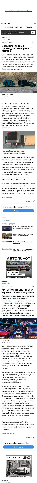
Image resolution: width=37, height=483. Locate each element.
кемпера (19, 123)
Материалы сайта (6, 37)
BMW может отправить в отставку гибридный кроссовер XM (23, 234)
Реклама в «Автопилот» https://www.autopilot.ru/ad (18, 11)
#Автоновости (18, 27)
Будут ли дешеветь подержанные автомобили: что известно (23, 249)
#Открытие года (9, 27)
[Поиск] (32, 23)
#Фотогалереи (28, 27)
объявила (13, 298)
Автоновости (5, 281)
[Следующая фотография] (35, 82)
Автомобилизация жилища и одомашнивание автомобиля (14, 152)
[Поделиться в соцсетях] (33, 42)
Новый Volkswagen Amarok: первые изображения (23, 242)
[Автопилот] (6, 23)
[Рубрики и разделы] (35, 23)
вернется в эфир (13, 427)
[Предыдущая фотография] (1, 82)
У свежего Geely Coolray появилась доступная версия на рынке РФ (23, 227)
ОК (33, 33)
